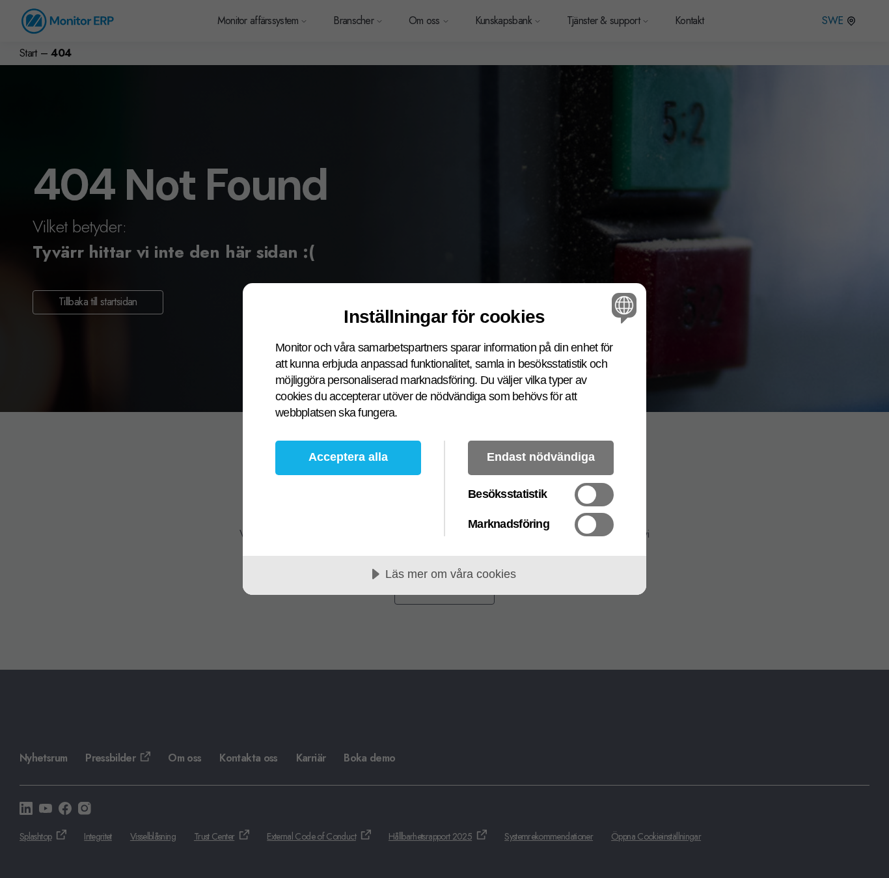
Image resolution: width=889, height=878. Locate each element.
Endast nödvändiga (541, 456)
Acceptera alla (348, 456)
